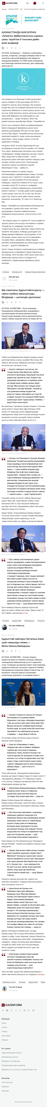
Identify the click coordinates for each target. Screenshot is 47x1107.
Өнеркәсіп (17, 272)
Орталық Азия (9, 982)
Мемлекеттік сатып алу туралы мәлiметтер (19, 1070)
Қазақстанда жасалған (35, 272)
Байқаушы (29, 621)
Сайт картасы (7, 1082)
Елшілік (41, 621)
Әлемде (5, 1040)
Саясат (4, 1027)
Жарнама (5, 1091)
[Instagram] (3, 48)
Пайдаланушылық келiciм (11, 1053)
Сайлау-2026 (13, 9)
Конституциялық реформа (34, 9)
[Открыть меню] (43, 3)
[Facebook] (15, 48)
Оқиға (4, 1023)
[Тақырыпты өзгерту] (36, 3)
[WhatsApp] (7, 48)
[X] (20, 48)
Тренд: (4, 9)
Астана (6, 272)
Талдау (4, 1031)
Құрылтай (16, 621)
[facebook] (16, 1010)
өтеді (25, 613)
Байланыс (5, 1087)
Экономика (6, 1036)
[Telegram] (11, 48)
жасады (41, 974)
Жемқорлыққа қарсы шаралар (13, 1065)
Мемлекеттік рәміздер (11, 1061)
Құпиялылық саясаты (10, 1057)
